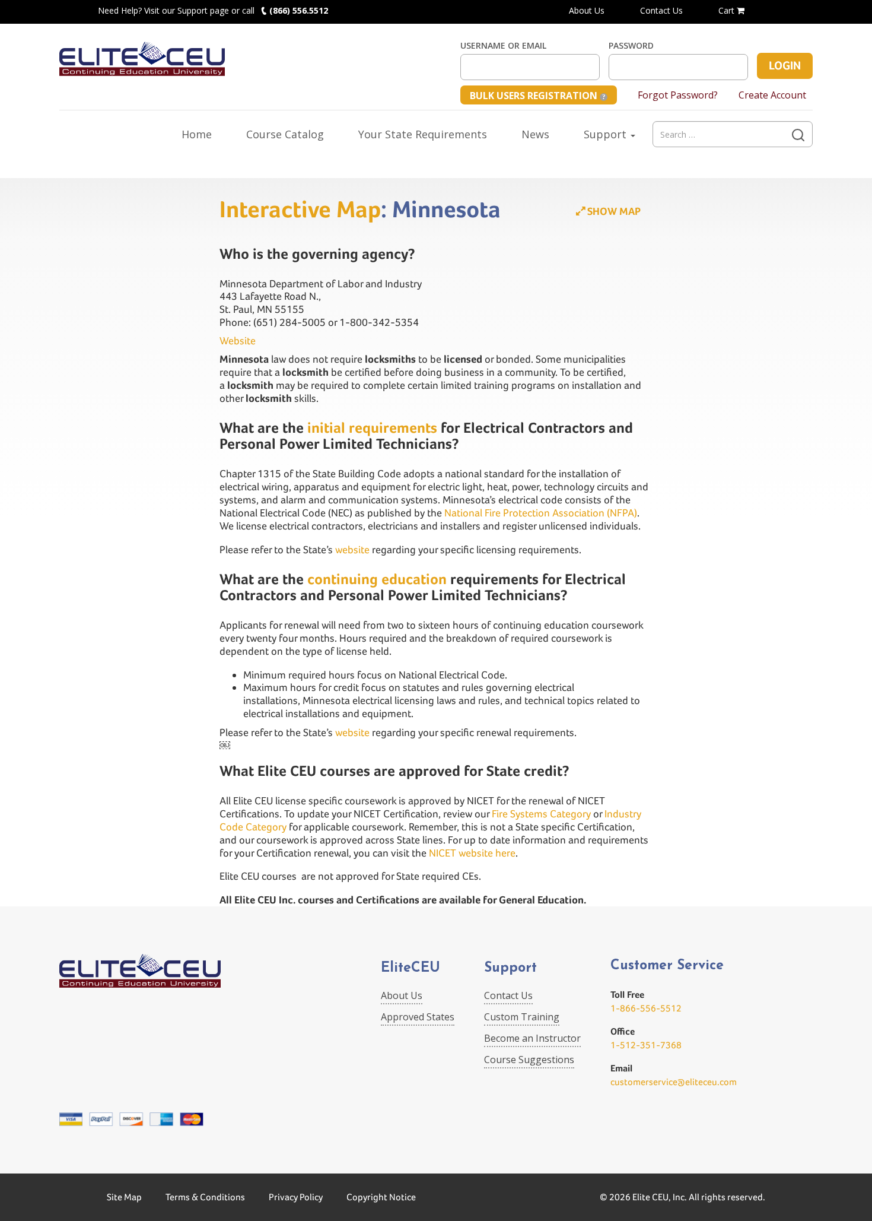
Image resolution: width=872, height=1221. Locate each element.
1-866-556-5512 (646, 1008)
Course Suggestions (529, 1059)
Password (631, 46)
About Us (586, 10)
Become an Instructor (532, 1038)
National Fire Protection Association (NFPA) (540, 512)
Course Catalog (285, 134)
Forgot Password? (678, 95)
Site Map (124, 1197)
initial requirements (370, 427)
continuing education (377, 579)
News (535, 134)
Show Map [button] (613, 211)
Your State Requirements (422, 134)
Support (606, 134)
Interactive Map (300, 209)
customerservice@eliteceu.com (673, 1081)
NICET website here (472, 852)
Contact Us (661, 10)
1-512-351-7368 (646, 1045)
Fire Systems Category (541, 813)
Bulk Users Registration (535, 95)
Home (197, 134)
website (352, 549)
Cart (727, 10)
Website (237, 340)
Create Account (772, 95)
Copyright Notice (381, 1197)
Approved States (417, 1016)
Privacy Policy (296, 1197)
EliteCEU (410, 968)
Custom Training (521, 1016)
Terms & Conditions (205, 1197)
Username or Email (503, 46)
